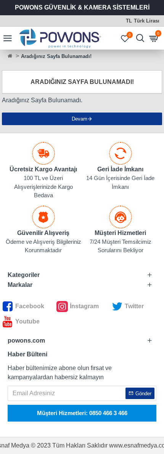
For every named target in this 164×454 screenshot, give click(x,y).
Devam (79, 119)
